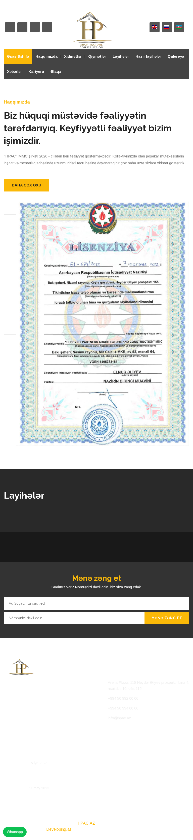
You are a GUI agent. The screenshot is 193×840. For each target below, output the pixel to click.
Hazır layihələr (148, 56)
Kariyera (36, 71)
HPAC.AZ (86, 823)
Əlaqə (56, 71)
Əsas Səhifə (18, 56)
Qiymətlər (97, 56)
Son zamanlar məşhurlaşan (52, 755)
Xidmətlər (73, 56)
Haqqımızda (46, 56)
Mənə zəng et (167, 618)
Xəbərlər (14, 71)
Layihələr (121, 56)
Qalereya (176, 56)
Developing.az (59, 829)
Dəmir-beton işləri (44, 781)
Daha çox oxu (26, 185)
